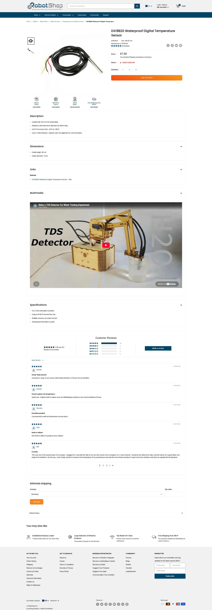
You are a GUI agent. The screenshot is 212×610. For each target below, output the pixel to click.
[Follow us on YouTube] (114, 604)
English (54, 600)
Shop (36, 15)
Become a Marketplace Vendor (104, 561)
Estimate (36, 502)
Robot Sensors (55, 21)
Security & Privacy (66, 568)
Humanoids (67, 15)
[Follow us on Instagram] (106, 604)
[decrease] (122, 69)
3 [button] (106, 465)
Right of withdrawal (33, 585)
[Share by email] (180, 45)
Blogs (128, 561)
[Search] (137, 6)
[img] (37, 366)
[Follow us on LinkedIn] (122, 604)
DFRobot (114, 41)
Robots (35, 21)
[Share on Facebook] (168, 45)
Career (62, 561)
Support (106, 15)
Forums (128, 558)
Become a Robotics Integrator (103, 558)
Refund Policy (34, 513)
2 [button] (103, 465)
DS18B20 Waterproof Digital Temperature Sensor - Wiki (52, 179)
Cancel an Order (32, 571)
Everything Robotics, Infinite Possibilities (39, 608)
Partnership (82, 15)
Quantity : (115, 69)
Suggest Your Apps (99, 571)
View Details (36, 107)
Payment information (33, 578)
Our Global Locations (33, 600)
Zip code (168, 489)
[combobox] (101, 6)
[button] (116, 46)
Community (94, 15)
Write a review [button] (158, 348)
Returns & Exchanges (34, 568)
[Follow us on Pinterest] (110, 604)
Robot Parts (44, 21)
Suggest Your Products (101, 568)
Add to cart (146, 78)
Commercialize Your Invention (103, 575)
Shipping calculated (136, 57)
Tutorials (129, 568)
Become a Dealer (99, 564)
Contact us (30, 582)
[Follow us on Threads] (127, 604)
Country (33, 489)
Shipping (29, 564)
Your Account (31, 558)
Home (28, 21)
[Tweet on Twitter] (176, 45)
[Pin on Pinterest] (172, 45)
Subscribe (170, 576)
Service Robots (50, 15)
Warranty (29, 575)
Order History (31, 561)
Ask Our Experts (75, 107)
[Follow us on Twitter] (101, 604)
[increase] (136, 69)
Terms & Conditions (67, 564)
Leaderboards (131, 571)
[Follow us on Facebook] (97, 604)
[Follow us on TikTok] (118, 604)
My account (162, 7)
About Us (63, 558)
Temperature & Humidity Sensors (73, 21)
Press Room (64, 571)
